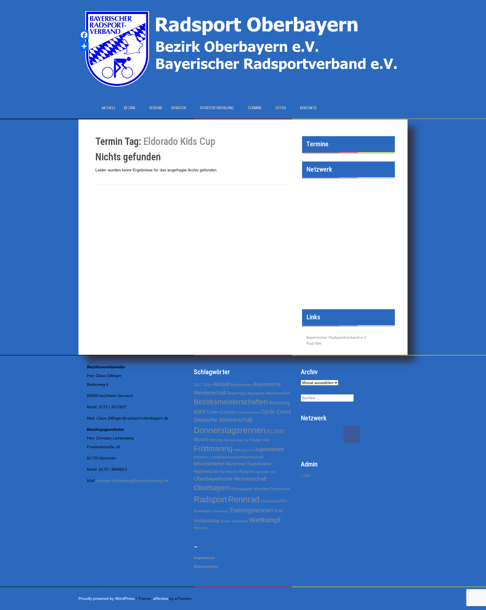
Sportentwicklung (217, 108)
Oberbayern (212, 488)
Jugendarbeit (269, 449)
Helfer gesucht (243, 450)
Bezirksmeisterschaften (231, 402)
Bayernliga (236, 393)
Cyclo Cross (276, 412)
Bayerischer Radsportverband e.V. (336, 337)
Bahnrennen (242, 384)
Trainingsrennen (251, 510)
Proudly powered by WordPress (106, 598)
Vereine (156, 108)
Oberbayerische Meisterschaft (230, 479)
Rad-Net (313, 343)
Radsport (210, 499)
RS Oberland (269, 501)
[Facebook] (84, 35)
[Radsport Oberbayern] (243, 48)
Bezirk (129, 108)
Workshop (201, 528)
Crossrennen (248, 412)
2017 (198, 385)
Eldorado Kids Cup (236, 440)
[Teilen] (84, 46)
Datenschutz (206, 566)
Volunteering (239, 521)
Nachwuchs (206, 471)
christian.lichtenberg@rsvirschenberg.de (132, 480)
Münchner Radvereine (248, 464)
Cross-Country (221, 412)
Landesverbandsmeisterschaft (236, 457)
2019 (207, 384)
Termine (255, 108)
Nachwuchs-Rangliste (237, 472)
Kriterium (201, 457)
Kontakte (308, 108)
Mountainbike (209, 464)
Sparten (178, 108)
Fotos (281, 108)
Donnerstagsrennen (230, 430)
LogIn (306, 475)
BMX (200, 412)
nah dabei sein (265, 472)
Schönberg (220, 511)
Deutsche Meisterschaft (223, 420)
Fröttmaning (213, 448)
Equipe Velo (259, 440)
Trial (278, 510)
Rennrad (243, 499)
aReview (160, 598)
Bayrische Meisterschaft (268, 393)
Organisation (280, 489)
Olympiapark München (250, 489)
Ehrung (216, 440)
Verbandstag (206, 520)
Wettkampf (264, 520)
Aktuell (109, 108)
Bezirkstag (279, 402)
